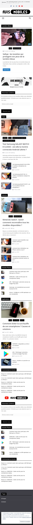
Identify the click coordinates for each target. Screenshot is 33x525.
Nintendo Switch (17, 216)
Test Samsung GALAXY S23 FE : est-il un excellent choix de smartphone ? (21, 185)
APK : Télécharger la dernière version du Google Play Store (20, 353)
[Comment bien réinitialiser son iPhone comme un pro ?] (6, 250)
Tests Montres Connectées (9, 140)
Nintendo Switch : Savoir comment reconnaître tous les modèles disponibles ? (16, 222)
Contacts (3, 502)
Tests (10, 48)
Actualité (5, 48)
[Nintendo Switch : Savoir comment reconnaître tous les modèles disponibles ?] (16, 206)
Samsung (5, 137)
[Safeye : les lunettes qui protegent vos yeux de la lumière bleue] (16, 37)
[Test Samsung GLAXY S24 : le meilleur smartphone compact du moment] (6, 176)
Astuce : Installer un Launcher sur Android (21, 361)
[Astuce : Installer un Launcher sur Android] (6, 362)
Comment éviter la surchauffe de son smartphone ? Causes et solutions (16, 326)
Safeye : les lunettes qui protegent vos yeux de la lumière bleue (13, 56)
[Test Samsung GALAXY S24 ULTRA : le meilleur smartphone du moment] (6, 167)
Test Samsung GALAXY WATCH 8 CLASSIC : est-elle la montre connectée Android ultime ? (16, 147)
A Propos (3, 498)
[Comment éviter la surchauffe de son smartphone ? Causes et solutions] (16, 310)
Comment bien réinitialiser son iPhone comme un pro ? (20, 249)
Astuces (10, 216)
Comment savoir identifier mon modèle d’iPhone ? (20, 240)
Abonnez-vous (6, 111)
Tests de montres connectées (19, 137)
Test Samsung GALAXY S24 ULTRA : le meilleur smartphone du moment (18, 3)
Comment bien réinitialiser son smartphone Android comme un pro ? (20, 258)
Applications (16, 320)
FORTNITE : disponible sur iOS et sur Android (20, 344)
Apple (10, 320)
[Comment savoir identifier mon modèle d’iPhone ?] (6, 242)
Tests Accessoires (17, 48)
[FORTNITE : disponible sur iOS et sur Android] (6, 346)
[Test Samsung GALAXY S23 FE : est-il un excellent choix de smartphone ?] (6, 186)
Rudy (14, 51)
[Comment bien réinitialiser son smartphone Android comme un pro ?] (6, 259)
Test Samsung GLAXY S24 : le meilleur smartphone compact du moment (21, 175)
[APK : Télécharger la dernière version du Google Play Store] (6, 354)
